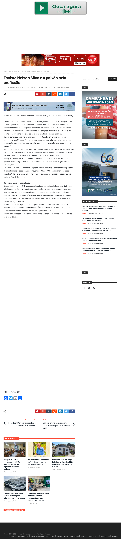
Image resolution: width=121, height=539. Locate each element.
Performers (74, 536)
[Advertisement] (60, 34)
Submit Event (94, 536)
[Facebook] (84, 288)
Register (84, 536)
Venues (114, 536)
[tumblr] (49, 94)
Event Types (50, 536)
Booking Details (23, 536)
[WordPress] (94, 288)
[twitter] (66, 94)
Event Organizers (37, 536)
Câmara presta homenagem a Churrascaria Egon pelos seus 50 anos (56, 424)
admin (84, 213)
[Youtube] (89, 288)
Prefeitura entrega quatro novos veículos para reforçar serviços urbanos (14, 495)
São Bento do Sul (14, 71)
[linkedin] (60, 94)
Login (66, 536)
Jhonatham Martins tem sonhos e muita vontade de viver (22, 423)
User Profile (105, 536)
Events (59, 536)
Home (5, 71)
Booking (12, 536)
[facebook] (72, 94)
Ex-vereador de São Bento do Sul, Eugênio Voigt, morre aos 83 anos (38, 461)
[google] (43, 94)
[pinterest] (37, 94)
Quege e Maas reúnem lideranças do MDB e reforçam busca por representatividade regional (13, 464)
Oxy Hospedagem (43, 534)
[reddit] (54, 94)
